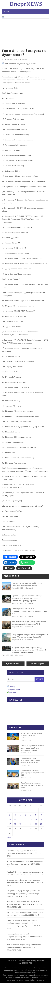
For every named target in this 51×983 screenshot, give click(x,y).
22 (36, 824)
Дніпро (24, 59)
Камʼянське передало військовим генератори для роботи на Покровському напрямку (32, 748)
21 (31, 824)
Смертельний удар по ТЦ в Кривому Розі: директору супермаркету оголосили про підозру (23, 893)
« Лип (9, 837)
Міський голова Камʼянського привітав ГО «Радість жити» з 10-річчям (32, 785)
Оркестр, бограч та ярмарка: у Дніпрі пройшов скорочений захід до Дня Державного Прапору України (27, 598)
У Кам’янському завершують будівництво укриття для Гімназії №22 (32, 773)
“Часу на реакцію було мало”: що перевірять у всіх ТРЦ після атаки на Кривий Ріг (30, 636)
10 (10, 819)
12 (20, 819)
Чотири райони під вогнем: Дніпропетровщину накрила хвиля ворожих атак (29, 611)
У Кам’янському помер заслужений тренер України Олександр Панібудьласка (30, 760)
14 (31, 819)
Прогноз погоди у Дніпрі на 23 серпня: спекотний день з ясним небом (27, 584)
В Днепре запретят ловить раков (40, 664)
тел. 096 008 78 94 (25, 963)
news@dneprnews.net (35, 961)
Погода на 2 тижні (14, 689)
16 (41, 819)
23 (41, 824)
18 (15, 824)
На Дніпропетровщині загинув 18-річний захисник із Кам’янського (31, 736)
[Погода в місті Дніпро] (25, 686)
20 (25, 824)
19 (20, 824)
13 (25, 819)
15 (36, 819)
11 (15, 819)
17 (10, 824)
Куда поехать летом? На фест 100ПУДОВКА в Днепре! (15, 664)
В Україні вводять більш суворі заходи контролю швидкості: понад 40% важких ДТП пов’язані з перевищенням (30, 650)
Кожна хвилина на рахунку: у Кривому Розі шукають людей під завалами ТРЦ (29, 623)
